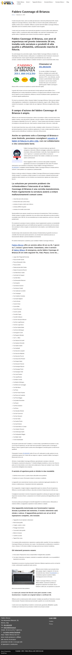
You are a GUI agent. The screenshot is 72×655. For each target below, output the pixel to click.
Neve (2, 651)
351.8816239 (45, 67)
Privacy (51, 624)
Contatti (19, 3)
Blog (68, 2)
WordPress (4, 653)
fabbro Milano (19, 250)
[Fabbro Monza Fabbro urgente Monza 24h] (7, 3)
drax (14, 14)
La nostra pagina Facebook (11, 632)
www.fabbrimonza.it (10, 627)
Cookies (51, 621)
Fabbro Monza (20, 2)
